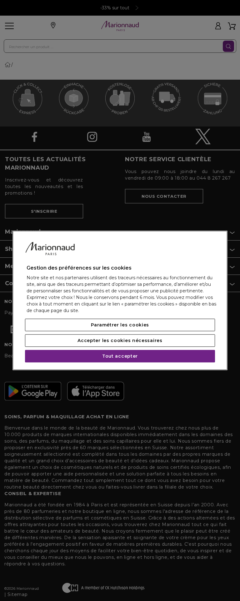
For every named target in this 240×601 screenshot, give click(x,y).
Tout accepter (120, 356)
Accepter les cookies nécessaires (120, 341)
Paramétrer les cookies (120, 325)
